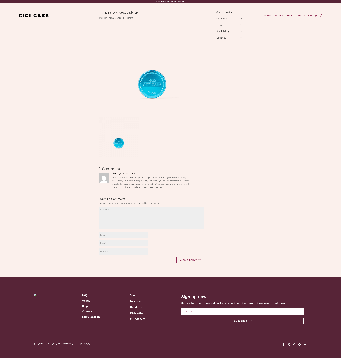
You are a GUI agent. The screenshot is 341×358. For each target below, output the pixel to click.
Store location (91, 316)
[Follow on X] (289, 344)
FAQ (289, 15)
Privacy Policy (52, 344)
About (277, 15)
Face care (136, 301)
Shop (267, 15)
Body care (136, 312)
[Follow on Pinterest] (294, 344)
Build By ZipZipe (86, 344)
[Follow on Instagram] (299, 344)
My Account (137, 318)
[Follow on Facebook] (283, 344)
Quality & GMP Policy (40, 344)
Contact (300, 15)
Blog (311, 15)
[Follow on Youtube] (305, 344)
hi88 (114, 173)
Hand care (136, 307)
